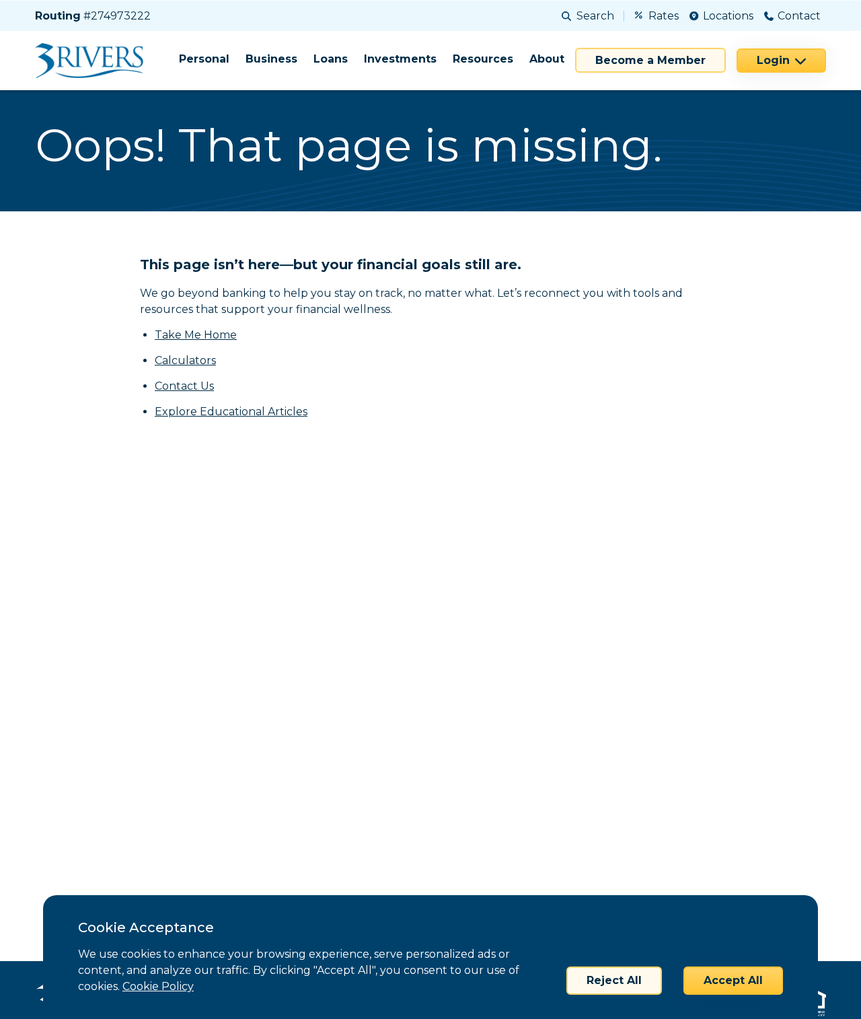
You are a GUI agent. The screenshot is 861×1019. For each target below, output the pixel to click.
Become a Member (650, 60)
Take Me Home (196, 334)
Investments (400, 58)
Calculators (185, 360)
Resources (483, 58)
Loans (330, 58)
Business (271, 58)
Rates (663, 15)
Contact (799, 15)
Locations (728, 15)
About (546, 58)
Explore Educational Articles (231, 411)
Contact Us (184, 386)
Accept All (733, 980)
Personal (204, 58)
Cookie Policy (158, 986)
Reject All (614, 980)
